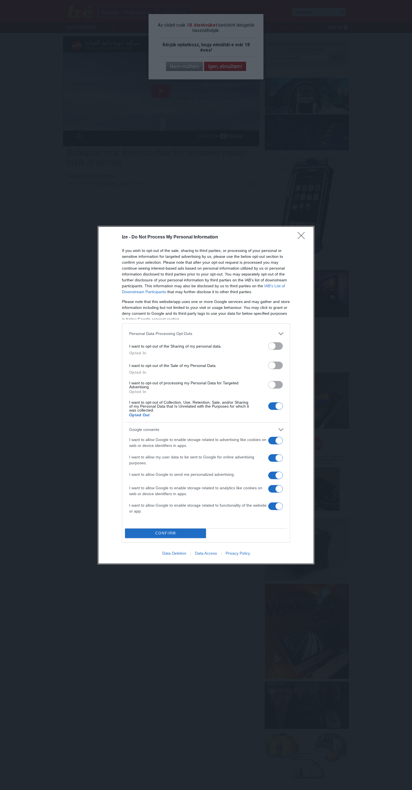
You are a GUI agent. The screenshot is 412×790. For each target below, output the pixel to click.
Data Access (206, 553)
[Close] (303, 237)
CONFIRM (165, 533)
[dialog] (206, 395)
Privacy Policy (238, 553)
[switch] (275, 346)
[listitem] (206, 334)
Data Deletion (174, 553)
